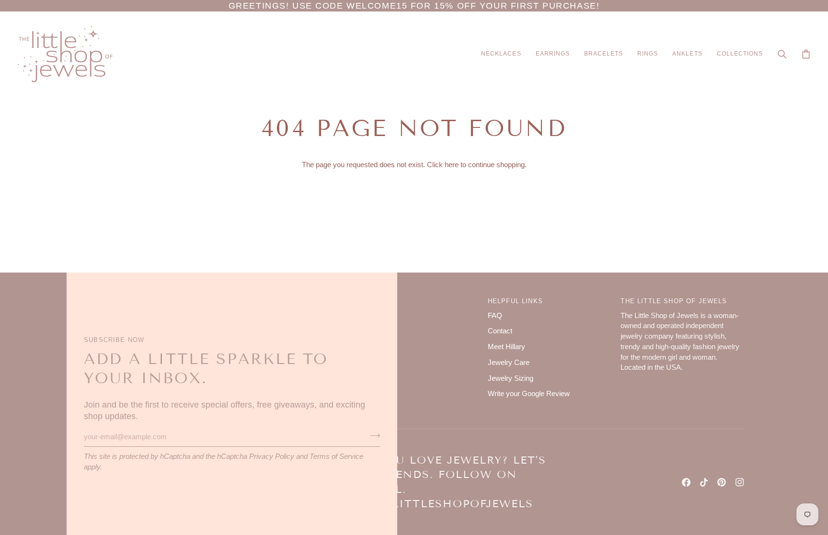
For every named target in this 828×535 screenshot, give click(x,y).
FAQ (495, 315)
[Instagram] (740, 482)
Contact (500, 331)
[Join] (372, 435)
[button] (501, 54)
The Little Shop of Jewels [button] (674, 301)
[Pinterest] (721, 482)
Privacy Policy (271, 456)
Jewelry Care (508, 362)
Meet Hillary (506, 347)
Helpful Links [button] (515, 301)
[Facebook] (686, 482)
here (452, 165)
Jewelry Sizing (510, 378)
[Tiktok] (704, 482)
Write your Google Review (529, 394)
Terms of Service (336, 456)
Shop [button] (365, 301)
